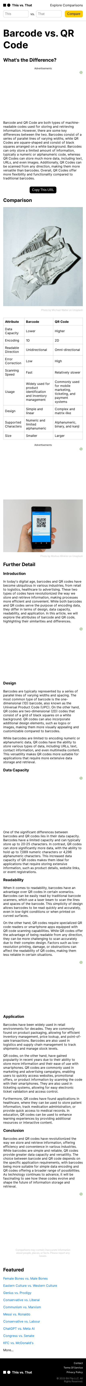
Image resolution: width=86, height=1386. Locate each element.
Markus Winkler (59, 556)
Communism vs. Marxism (22, 1307)
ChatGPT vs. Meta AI (19, 1329)
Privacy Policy (75, 1372)
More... (8, 1350)
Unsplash (77, 310)
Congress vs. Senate (18, 1336)
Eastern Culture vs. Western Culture (30, 1286)
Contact (78, 1363)
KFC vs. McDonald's (18, 1343)
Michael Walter (60, 310)
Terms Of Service (73, 1367)
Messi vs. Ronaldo (16, 1314)
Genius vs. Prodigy (17, 1293)
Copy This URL (43, 190)
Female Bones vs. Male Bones (25, 1278)
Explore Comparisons (66, 5)
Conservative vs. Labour (21, 1321)
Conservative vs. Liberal (21, 1300)
